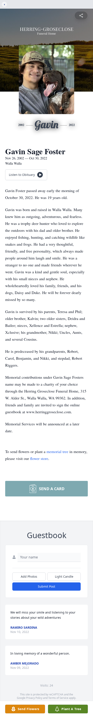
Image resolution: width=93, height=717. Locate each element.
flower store (39, 458)
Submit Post (46, 586)
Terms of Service (58, 698)
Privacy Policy (34, 698)
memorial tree (57, 451)
